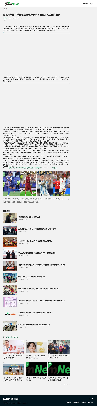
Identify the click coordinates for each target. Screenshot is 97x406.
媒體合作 (90, 402)
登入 (91, 3)
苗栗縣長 (51, 199)
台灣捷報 (5, 18)
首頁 (4, 8)
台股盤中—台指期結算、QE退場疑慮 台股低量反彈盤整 (58, 379)
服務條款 (69, 402)
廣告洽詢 (83, 402)
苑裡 (9, 201)
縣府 (46, 199)
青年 (5, 199)
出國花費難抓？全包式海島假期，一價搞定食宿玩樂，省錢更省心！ (13, 379)
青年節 (22, 199)
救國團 (25, 201)
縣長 (37, 199)
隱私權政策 (76, 402)
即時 (7, 8)
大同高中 (31, 201)
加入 (41, 199)
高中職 (57, 199)
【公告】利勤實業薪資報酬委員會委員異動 (36, 379)
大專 (62, 199)
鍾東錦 (32, 199)
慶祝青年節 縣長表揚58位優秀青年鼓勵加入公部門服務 (25, 168)
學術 (13, 201)
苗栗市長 (19, 201)
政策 (37, 201)
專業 (5, 201)
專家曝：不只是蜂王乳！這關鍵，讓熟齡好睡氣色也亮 (36, 357)
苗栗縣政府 (15, 199)
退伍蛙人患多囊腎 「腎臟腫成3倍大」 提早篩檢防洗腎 (13, 357)
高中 (27, 199)
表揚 (9, 199)
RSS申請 (85, 3)
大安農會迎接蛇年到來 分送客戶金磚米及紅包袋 (58, 357)
